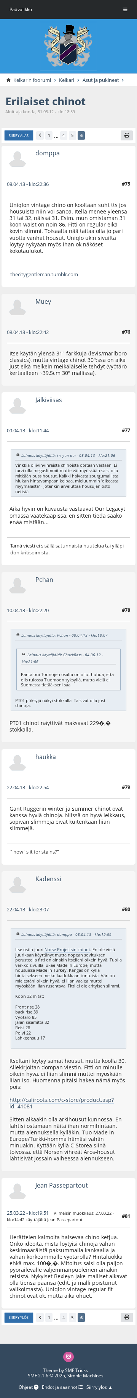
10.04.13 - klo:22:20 (28, 610)
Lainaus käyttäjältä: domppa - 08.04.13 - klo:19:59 (66, 934)
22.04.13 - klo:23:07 (28, 909)
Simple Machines (85, 1375)
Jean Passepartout (61, 1185)
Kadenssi (48, 879)
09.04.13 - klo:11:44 (28, 430)
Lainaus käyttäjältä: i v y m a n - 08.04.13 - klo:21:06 (68, 455)
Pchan (44, 579)
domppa (47, 153)
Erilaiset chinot (45, 101)
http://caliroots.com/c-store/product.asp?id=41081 (62, 1103)
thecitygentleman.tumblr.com (44, 274)
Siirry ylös (19, 1317)
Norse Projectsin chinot (67, 949)
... (56, 135)
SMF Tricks (76, 1370)
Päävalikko (21, 9)
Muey (43, 301)
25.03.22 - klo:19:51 (28, 1212)
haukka (45, 757)
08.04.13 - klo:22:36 (28, 184)
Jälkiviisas (48, 400)
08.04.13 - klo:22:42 (28, 332)
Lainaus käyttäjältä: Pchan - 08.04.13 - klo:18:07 (64, 635)
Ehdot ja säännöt (60, 1387)
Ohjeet (26, 1387)
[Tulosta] (127, 135)
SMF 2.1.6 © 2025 (46, 1375)
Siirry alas (19, 135)
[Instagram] (68, 1357)
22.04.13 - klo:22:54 (28, 787)
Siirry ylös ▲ (99, 1387)
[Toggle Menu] (125, 9)
